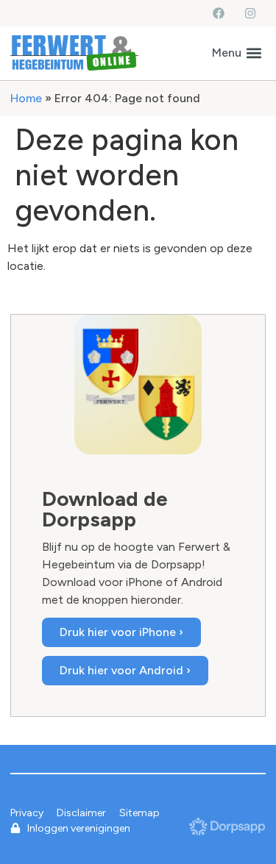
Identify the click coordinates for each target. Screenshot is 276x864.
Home (26, 98)
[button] (237, 53)
